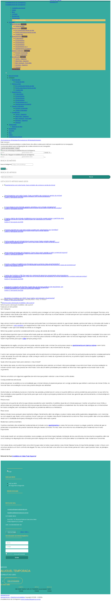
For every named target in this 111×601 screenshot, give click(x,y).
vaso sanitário (18, 325)
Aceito (17, 148)
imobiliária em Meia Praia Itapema (24, 456)
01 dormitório (19, 38)
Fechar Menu (16, 69)
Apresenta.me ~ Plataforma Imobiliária (13, 597)
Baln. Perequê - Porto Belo (23, 63)
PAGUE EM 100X (19, 26)
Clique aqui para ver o (11, 532)
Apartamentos (16, 36)
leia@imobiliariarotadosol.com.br (17, 513)
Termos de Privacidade (7, 148)
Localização (16, 57)
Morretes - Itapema (21, 65)
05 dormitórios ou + (21, 47)
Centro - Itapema (20, 59)
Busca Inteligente (6, 164)
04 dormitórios (19, 45)
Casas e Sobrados (18, 51)
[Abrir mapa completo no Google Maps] (17, 532)
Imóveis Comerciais (21, 53)
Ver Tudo (23, 24)
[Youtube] (15, 499)
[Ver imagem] (17, 303)
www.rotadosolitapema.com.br (31, 599)
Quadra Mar (19, 34)
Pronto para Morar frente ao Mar (25, 32)
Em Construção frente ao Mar (24, 30)
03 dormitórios (19, 43)
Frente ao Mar (16, 28)
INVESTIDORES (16, 24)
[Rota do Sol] (15, 497)
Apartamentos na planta (23, 49)
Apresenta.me (5, 595)
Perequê (18, 67)
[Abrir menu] (6, 72)
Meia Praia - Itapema (22, 61)
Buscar (3, 168)
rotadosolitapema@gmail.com (17, 509)
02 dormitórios (19, 41)
